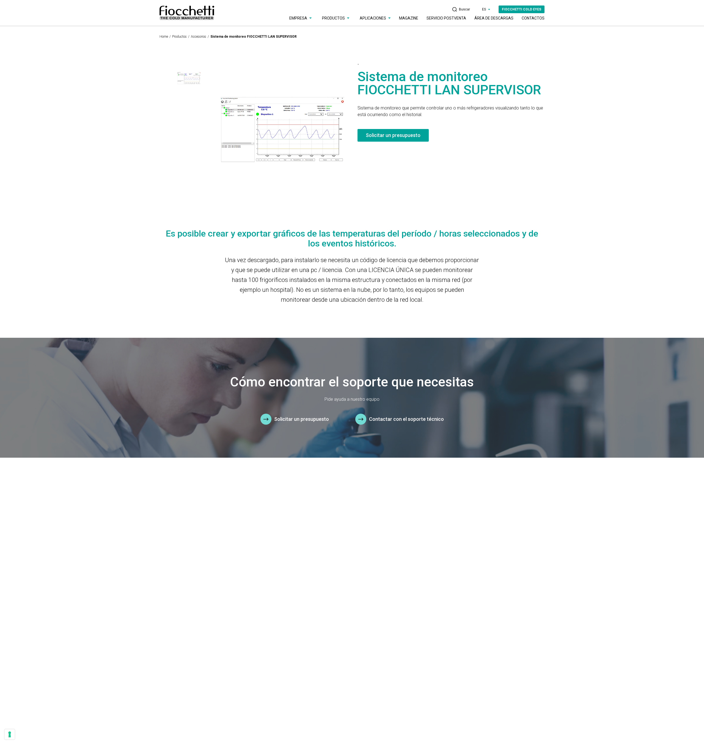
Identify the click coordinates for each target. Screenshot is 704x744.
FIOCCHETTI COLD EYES (521, 9)
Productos (179, 37)
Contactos (533, 18)
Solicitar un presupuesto (393, 135)
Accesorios (198, 37)
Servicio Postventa (446, 18)
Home (164, 37)
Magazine (408, 18)
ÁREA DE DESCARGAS (493, 18)
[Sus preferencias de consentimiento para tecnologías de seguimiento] (9, 734)
